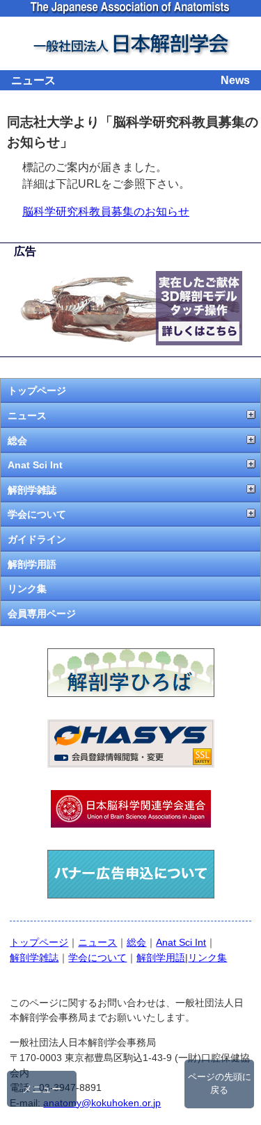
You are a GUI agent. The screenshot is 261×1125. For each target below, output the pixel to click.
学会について (37, 514)
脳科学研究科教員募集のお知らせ (105, 211)
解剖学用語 (32, 564)
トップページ (37, 390)
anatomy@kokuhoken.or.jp (102, 1102)
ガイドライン (37, 539)
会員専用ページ (42, 613)
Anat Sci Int (35, 464)
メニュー (41, 1088)
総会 (17, 440)
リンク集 (27, 588)
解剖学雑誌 (32, 489)
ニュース (27, 415)
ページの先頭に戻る (219, 1083)
